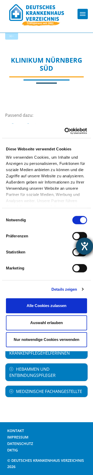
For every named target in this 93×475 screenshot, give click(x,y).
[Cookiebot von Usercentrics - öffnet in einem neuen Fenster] (65, 131)
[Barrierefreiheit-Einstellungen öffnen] (84, 246)
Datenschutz (20, 443)
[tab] (46, 372)
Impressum (17, 437)
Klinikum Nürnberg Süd (46, 64)
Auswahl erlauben (46, 322)
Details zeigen (64, 289)
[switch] (79, 236)
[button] (46, 372)
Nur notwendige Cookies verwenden (46, 339)
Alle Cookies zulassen (46, 305)
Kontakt (15, 430)
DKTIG (12, 450)
